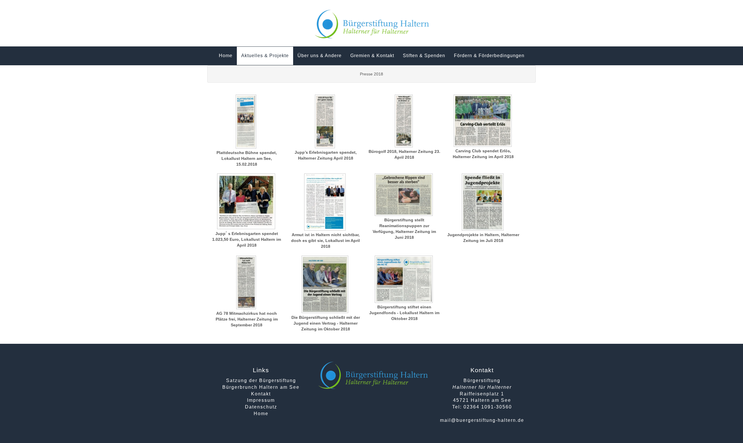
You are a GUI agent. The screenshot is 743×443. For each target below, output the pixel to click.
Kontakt (261, 393)
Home (261, 413)
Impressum (261, 400)
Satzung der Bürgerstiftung (261, 380)
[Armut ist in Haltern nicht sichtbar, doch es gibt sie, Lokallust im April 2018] (325, 202)
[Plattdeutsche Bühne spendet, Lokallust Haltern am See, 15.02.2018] (246, 122)
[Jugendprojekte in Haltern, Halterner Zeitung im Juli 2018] (483, 202)
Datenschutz (261, 406)
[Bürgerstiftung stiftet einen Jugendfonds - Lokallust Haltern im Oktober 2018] (404, 280)
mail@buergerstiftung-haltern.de (482, 420)
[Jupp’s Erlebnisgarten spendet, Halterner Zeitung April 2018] (325, 122)
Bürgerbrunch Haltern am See (261, 387)
